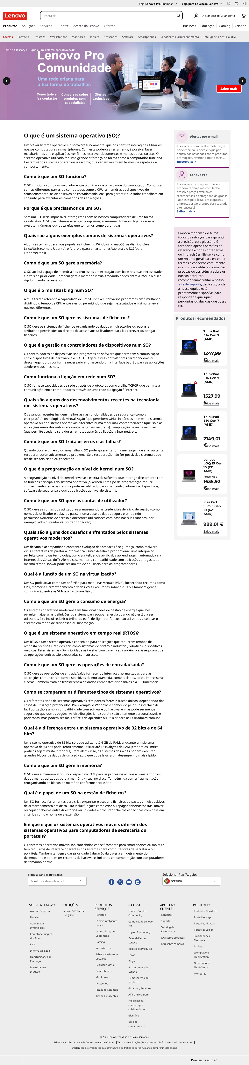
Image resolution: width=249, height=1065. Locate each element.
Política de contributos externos (176, 1042)
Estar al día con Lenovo (137, 940)
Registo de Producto (140, 948)
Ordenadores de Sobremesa (105, 933)
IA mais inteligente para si (106, 923)
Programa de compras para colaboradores (136, 1005)
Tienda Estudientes (107, 996)
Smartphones (103, 971)
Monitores (102, 977)
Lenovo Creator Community (137, 913)
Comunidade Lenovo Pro (140, 924)
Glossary (19, 50)
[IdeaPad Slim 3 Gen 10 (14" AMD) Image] (189, 518)
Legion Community (139, 932)
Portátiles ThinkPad (205, 911)
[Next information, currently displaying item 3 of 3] (242, 81)
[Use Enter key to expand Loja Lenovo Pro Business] (175, 3)
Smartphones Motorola (202, 938)
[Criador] (247, 25)
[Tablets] (100, 37)
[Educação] (216, 25)
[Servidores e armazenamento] (200, 37)
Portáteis (101, 914)
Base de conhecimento (136, 1024)
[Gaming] (232, 25)
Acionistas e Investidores (37, 925)
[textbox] (192, 881)
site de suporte (190, 284)
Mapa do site (149, 1042)
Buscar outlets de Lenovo (138, 969)
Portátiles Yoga (202, 917)
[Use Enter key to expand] (237, 16)
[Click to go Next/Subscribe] (80, 881)
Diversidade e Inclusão (38, 969)
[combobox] (107, 16)
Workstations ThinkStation (202, 955)
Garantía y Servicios (139, 988)
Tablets (198, 946)
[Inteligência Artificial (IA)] (237, 37)
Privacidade (60, 1042)
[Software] (135, 37)
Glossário (133, 1015)
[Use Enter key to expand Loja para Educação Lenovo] (221, 3)
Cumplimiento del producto (138, 980)
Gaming (100, 942)
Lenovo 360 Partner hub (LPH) (74, 913)
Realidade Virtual (105, 965)
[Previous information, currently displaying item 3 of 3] (7, 81)
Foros (131, 955)
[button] (228, 3)
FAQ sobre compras (172, 944)
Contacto (166, 914)
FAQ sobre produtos (173, 937)
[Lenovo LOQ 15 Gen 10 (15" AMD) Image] (189, 475)
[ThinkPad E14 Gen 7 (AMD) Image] (189, 347)
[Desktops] (47, 37)
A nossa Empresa (40, 911)
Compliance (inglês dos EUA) (41, 936)
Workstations (103, 948)
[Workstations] (69, 37)
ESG (32, 944)
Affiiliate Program (138, 994)
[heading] (214, 337)
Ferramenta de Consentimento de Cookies (92, 1042)
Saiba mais (211, 360)
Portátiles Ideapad (204, 923)
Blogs (131, 961)
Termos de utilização (128, 1042)
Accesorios (102, 983)
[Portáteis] (30, 37)
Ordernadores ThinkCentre (202, 965)
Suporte (165, 921)
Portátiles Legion (204, 929)
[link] (244, 4)
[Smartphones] (157, 37)
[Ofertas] (14, 37)
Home (7, 50)
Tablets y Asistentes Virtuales (107, 956)
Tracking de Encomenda (168, 929)
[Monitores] (86, 37)
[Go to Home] (15, 16)
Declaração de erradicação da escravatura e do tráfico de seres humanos (112, 1047)
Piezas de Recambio (107, 989)
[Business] (197, 25)
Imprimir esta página (165, 1047)
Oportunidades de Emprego (40, 959)
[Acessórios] (119, 37)
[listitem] (202, 346)
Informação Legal (40, 950)
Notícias (34, 917)
